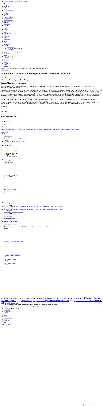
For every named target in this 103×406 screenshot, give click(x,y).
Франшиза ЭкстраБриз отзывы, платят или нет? (16, 204)
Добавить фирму (8, 42)
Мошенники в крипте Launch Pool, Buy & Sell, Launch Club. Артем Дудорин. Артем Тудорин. (28, 226)
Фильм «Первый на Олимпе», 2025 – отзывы (15, 138)
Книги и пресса (8, 18)
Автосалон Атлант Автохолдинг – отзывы (14, 141)
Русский (87, 405)
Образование (7, 24)
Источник (3, 124)
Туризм (5, 35)
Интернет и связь (8, 17)
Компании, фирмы (8, 20)
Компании (6, 44)
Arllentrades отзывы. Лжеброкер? (12, 255)
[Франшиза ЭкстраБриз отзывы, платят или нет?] (11, 202)
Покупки (6, 29)
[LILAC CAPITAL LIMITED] (12, 174)
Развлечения (7, 30)
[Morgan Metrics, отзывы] (12, 188)
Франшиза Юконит (8, 161)
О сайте (6, 45)
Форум (5, 41)
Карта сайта (10, 49)
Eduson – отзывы (8, 136)
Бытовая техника (8, 11)
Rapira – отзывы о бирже (10, 259)
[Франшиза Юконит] (12, 159)
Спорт (5, 28)
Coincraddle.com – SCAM (10, 224)
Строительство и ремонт (10, 33)
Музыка (6, 22)
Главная (3, 68)
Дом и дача (6, 14)
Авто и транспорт (8, 10)
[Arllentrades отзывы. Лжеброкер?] (12, 254)
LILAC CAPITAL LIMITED (11, 175)
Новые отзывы (7, 145)
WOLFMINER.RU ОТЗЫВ (10, 221)
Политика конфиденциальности (15, 48)
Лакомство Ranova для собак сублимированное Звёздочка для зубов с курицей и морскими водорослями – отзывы (33, 206)
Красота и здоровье (9, 21)
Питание (6, 26)
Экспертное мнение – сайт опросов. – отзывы (15, 214)
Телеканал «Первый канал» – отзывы (13, 212)
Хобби (5, 37)
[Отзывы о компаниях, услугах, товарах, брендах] (14, 1)
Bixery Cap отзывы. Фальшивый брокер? (14, 241)
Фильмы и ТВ (7, 36)
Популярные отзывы (9, 146)
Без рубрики (15, 298)
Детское (6, 13)
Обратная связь (10, 47)
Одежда (6, 25)
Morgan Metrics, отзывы (10, 189)
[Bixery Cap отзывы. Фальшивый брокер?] (12, 239)
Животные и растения (9, 16)
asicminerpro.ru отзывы (9, 218)
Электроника (7, 39)
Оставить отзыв (5, 130)
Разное (5, 32)
